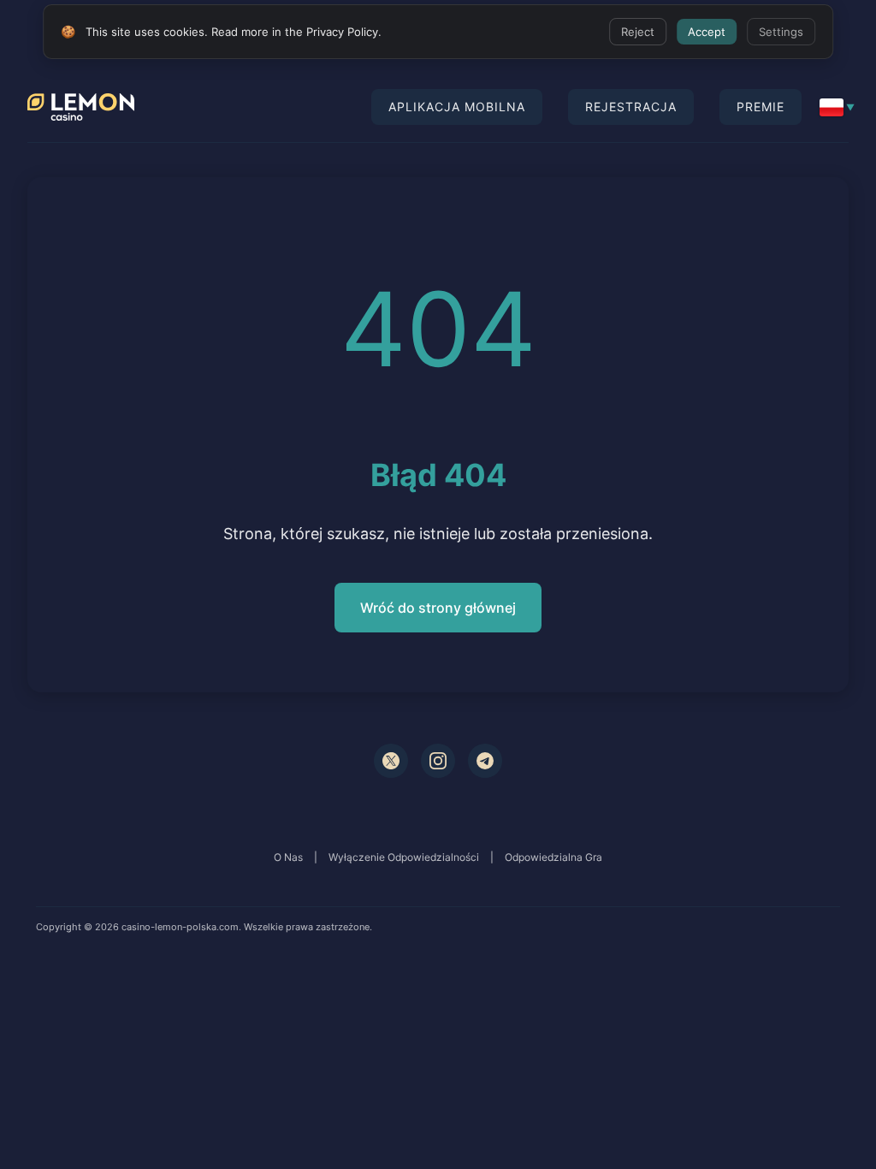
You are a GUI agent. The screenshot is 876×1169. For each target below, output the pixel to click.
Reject (637, 32)
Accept (706, 32)
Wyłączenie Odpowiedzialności (403, 857)
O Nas (288, 857)
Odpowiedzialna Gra (553, 857)
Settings (781, 32)
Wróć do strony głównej (438, 607)
